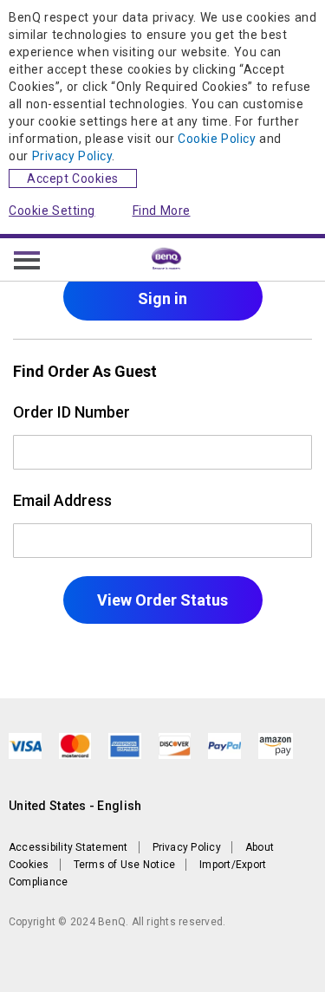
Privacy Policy (72, 156)
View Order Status (162, 600)
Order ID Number (71, 412)
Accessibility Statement (68, 847)
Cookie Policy (217, 139)
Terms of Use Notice (125, 865)
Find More (162, 210)
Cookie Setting (52, 210)
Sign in (162, 298)
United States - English (75, 806)
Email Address (62, 500)
